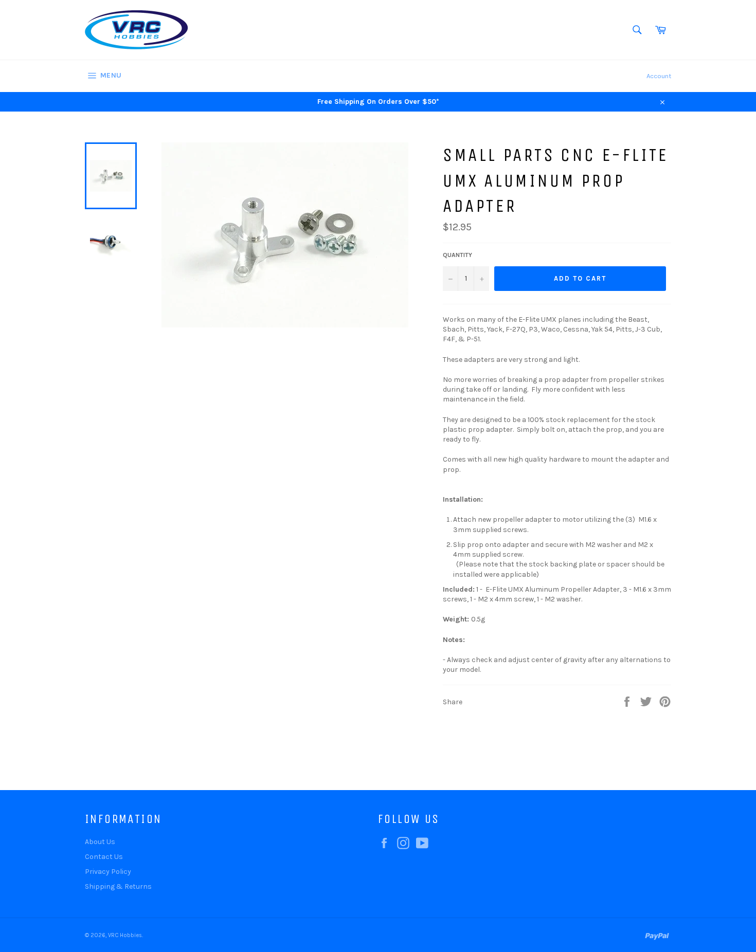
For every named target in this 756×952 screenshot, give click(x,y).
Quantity (457, 255)
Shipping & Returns (118, 886)
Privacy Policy (108, 871)
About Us (100, 841)
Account (658, 76)
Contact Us (104, 856)
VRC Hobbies (125, 935)
